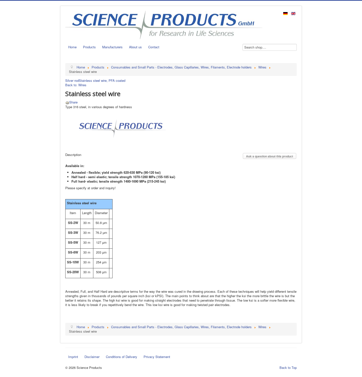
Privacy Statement (157, 356)
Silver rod (72, 80)
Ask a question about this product (269, 156)
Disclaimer (91, 356)
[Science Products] (120, 128)
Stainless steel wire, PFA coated (102, 80)
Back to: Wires (75, 85)
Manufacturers (112, 47)
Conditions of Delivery (121, 356)
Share (73, 102)
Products (89, 47)
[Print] (67, 102)
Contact (153, 47)
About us (135, 47)
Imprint (73, 356)
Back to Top (288, 367)
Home (72, 47)
